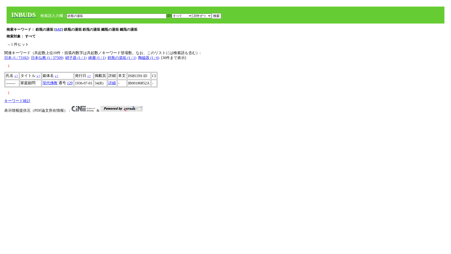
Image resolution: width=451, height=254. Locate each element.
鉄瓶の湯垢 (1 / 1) (122, 58)
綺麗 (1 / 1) (97, 58)
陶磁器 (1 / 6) (148, 58)
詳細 (112, 83)
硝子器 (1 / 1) (75, 58)
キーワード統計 (17, 101)
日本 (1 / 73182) (16, 58)
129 (70, 83)
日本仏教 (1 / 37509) (47, 58)
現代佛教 (50, 83)
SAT (58, 29)
